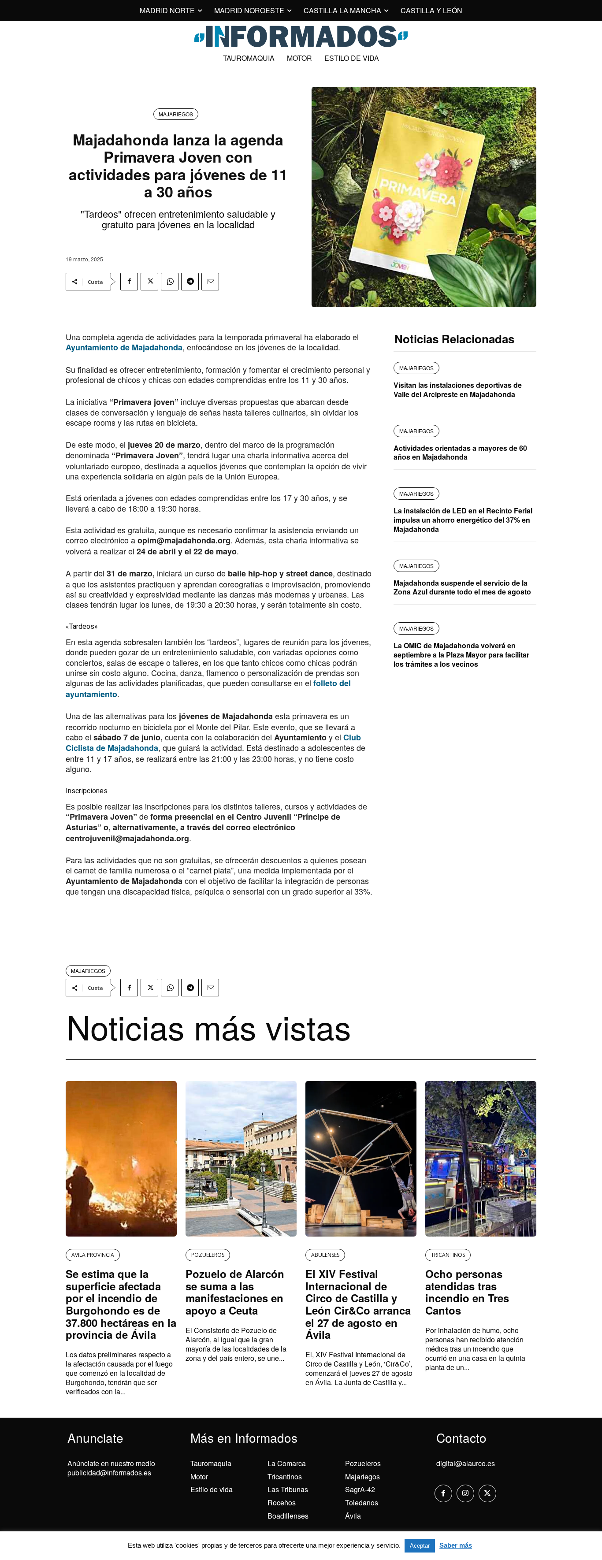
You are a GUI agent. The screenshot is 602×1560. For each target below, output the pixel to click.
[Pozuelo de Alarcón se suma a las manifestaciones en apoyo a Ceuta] (241, 1159)
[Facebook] (129, 281)
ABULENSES (325, 1255)
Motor (199, 1476)
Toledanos (361, 1502)
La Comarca (287, 1463)
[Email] (210, 281)
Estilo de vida (211, 1489)
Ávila (353, 1516)
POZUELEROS (207, 1255)
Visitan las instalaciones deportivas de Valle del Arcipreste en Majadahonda (458, 389)
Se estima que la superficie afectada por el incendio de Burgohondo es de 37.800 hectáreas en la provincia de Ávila (121, 1304)
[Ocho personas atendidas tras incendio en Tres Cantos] (480, 1159)
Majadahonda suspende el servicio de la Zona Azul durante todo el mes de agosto (462, 587)
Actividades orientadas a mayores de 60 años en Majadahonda (460, 452)
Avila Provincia (92, 1255)
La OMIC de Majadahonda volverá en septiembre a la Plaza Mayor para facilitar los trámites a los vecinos (461, 654)
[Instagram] (465, 1493)
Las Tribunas (288, 1489)
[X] (149, 281)
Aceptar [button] (420, 1545)
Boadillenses (288, 1516)
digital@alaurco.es (465, 1463)
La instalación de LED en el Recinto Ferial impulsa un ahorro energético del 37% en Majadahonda (463, 519)
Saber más (455, 1545)
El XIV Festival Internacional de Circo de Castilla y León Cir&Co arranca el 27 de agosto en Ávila (358, 1304)
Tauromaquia (210, 1463)
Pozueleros (363, 1463)
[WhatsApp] (169, 281)
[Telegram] (190, 281)
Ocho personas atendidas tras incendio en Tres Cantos (467, 1292)
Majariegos (362, 1476)
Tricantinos (285, 1476)
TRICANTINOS (448, 1255)
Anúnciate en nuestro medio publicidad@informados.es (111, 1468)
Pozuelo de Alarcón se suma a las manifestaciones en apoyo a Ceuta (235, 1292)
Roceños (282, 1502)
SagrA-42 (360, 1489)
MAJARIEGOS (176, 114)
